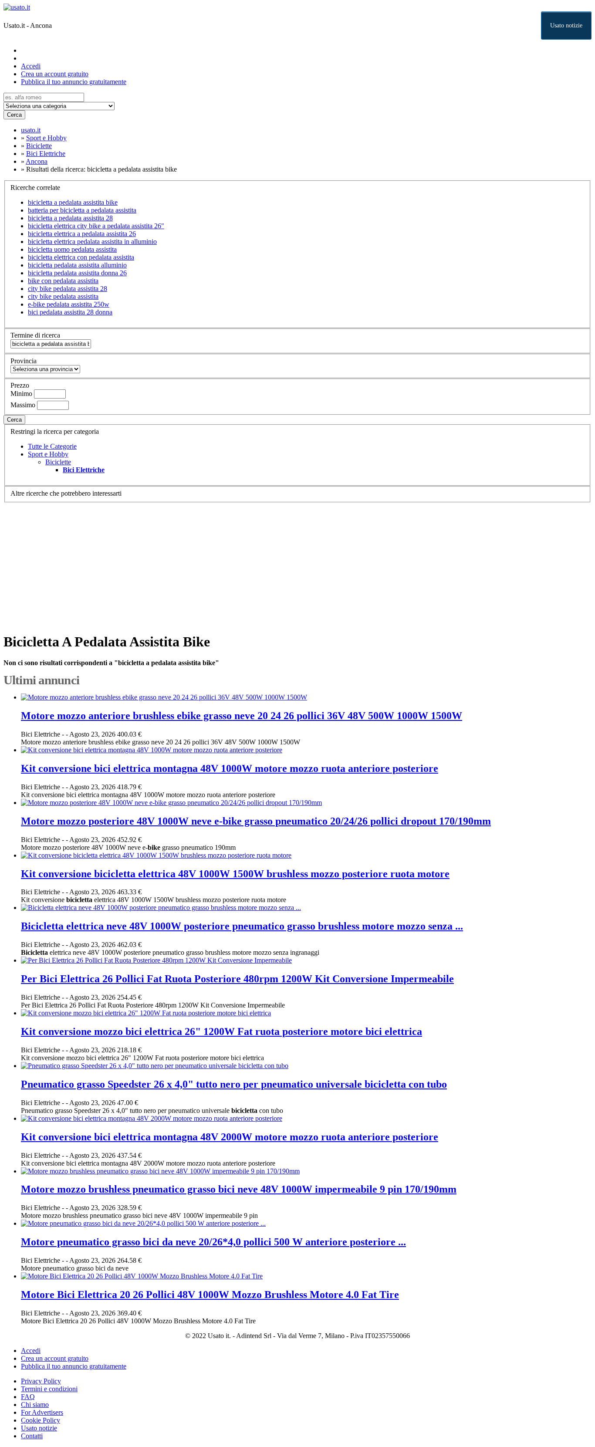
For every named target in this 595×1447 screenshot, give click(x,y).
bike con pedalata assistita (63, 280)
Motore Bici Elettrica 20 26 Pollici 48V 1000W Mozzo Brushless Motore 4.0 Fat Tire (210, 1294)
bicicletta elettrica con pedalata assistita (81, 257)
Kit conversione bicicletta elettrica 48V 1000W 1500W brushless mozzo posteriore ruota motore (235, 873)
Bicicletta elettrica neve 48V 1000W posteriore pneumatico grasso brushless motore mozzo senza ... (242, 926)
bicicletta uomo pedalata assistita (72, 249)
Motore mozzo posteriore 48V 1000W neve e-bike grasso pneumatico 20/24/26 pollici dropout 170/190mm (256, 821)
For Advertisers (42, 1412)
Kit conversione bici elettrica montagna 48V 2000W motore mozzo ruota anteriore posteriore (229, 1137)
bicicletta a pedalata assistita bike (73, 202)
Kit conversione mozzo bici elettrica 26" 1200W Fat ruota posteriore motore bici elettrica (221, 1031)
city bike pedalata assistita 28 (67, 288)
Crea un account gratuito (54, 74)
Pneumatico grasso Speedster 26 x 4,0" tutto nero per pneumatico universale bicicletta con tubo (234, 1084)
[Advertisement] (264, 564)
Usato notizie (566, 25)
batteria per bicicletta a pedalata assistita (82, 210)
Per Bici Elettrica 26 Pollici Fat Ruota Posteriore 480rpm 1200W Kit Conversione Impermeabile (237, 978)
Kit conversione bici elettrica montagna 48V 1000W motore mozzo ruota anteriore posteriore (229, 768)
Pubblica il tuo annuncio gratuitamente (73, 81)
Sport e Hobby (48, 454)
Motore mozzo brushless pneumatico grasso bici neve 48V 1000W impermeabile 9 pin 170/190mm (238, 1189)
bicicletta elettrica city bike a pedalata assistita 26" (96, 226)
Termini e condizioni (49, 1389)
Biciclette (58, 462)
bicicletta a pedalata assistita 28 (70, 218)
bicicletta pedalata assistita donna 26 (77, 273)
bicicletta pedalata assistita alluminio (77, 265)
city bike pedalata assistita (63, 296)
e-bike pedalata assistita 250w (68, 304)
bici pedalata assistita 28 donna (70, 312)
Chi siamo (35, 1404)
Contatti (32, 1436)
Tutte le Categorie (52, 446)
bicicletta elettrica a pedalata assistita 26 (82, 233)
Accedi (31, 66)
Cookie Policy (40, 1420)
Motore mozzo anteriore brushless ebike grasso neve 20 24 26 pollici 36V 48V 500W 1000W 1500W (241, 715)
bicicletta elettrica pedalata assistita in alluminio (92, 241)
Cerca (14, 115)
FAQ (28, 1396)
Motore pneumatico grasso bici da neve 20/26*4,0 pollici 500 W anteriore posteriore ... (213, 1242)
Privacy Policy (41, 1381)
